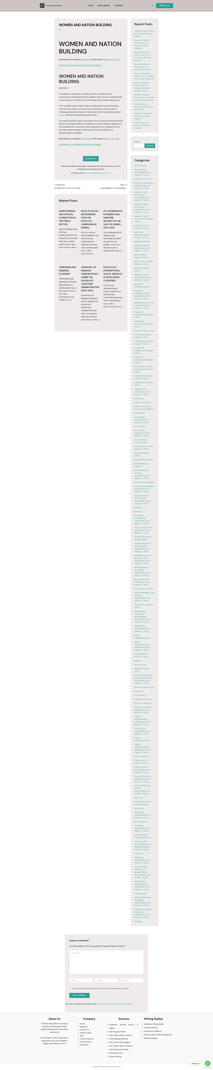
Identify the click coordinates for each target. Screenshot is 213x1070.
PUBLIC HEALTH (141, 756)
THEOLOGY (139, 853)
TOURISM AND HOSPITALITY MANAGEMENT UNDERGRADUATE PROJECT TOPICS (142, 872)
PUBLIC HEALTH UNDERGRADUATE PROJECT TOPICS (142, 770)
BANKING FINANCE (142, 241)
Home (90, 5)
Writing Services (116, 1053)
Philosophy (139, 691)
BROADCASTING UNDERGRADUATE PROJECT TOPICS (142, 277)
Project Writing (115, 1056)
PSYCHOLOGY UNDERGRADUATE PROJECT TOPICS (142, 731)
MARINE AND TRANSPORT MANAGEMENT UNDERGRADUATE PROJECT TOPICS (142, 616)
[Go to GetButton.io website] (207, 1067)
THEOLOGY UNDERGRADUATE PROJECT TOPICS (142, 860)
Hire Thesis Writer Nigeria (119, 1042)
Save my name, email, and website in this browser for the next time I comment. (100, 988)
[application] (124, 5)
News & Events (140, 665)
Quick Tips (138, 798)
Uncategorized (140, 893)
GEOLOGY (138, 511)
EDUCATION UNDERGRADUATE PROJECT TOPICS (142, 433)
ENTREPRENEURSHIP (143, 460)
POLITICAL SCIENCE (142, 703)
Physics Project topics (143, 699)
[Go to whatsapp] (207, 1063)
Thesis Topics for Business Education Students (142, 125)
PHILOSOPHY (139, 695)
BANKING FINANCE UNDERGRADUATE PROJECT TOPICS (142, 248)
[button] (153, 5)
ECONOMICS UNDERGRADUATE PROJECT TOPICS (142, 420)
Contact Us (84, 1030)
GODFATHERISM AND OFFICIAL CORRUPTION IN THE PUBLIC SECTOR (67, 218)
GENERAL (138, 508)
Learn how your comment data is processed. (115, 1004)
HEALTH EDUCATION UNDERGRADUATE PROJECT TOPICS (143, 530)
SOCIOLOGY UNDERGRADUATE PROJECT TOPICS (142, 815)
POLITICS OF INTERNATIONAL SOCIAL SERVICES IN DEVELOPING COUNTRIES (112, 274)
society (62, 115)
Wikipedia (138, 921)
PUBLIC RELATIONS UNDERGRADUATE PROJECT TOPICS (142, 779)
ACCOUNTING (140, 166)
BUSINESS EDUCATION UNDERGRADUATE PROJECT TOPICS (144, 305)
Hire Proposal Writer (117, 1032)
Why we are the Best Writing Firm (158, 1035)
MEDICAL (138, 661)
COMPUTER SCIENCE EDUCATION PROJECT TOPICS (143, 369)
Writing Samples (151, 1038)
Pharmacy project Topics (144, 687)
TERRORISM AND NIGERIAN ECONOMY (67, 270)
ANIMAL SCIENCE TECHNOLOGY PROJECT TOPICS (144, 219)
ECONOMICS (139, 413)
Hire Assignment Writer (119, 1049)
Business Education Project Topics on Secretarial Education (142, 67)
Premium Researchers (54, 6)
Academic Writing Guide (154, 1024)
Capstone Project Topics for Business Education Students (144, 33)
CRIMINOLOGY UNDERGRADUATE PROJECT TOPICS (142, 392)
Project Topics (86, 1033)
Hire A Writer (104, 5)
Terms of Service (87, 1039)
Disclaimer (84, 1045)
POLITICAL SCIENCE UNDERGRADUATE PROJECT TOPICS (142, 710)
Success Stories (140, 822)
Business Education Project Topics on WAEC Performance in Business (144, 76)
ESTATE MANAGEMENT (144, 482)
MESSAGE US (90, 158)
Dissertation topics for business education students (143, 116)
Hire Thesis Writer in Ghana (120, 1035)
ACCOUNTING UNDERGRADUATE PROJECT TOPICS (142, 172)
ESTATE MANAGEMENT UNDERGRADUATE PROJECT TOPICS (144, 489)
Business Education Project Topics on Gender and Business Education (144, 97)
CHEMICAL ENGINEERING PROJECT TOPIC (144, 314)
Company (119, 5)
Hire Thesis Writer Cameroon (121, 1046)
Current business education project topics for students (144, 106)
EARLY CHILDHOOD (142, 402)
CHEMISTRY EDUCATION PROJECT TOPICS (143, 324)
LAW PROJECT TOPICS (144, 589)
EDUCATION (139, 426)
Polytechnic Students (153, 1031)
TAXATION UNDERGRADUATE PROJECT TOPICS (142, 828)
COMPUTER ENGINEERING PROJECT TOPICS (144, 350)
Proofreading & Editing (118, 1039)
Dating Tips (139, 398)
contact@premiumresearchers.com (98, 173)
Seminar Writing (150, 1027)
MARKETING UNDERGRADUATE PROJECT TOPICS (142, 628)
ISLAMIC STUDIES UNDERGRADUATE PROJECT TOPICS (142, 582)
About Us (84, 1027)
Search (136, 142)
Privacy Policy (86, 1042)
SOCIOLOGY (139, 808)
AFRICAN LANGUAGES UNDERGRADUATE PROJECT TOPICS (144, 185)
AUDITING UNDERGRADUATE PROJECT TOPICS (142, 235)
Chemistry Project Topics (144, 331)
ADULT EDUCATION (142, 179)
